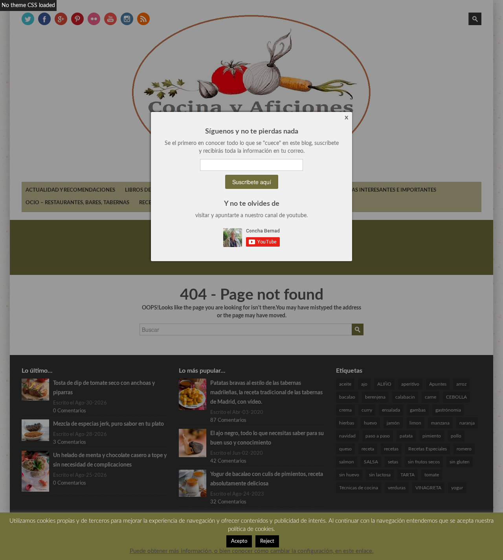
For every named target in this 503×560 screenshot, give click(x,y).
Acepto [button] (239, 541)
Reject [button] (267, 541)
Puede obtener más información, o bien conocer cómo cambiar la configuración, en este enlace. (252, 551)
